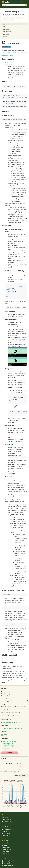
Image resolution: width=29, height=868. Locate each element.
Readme (5, 24)
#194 (24, 521)
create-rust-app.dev (7, 55)
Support (4, 831)
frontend (12, 18)
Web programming (8, 743)
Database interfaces (8, 745)
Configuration (6, 749)
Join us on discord (20, 52)
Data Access (5, 851)
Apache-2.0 (10, 695)
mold (25, 679)
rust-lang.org (5, 817)
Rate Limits (5, 853)
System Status (6, 833)
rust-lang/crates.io (8, 861)
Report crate (9, 752)
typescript (11, 19)
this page (16, 464)
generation (19, 18)
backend (6, 18)
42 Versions (6, 29)
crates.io (8, 2)
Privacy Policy (6, 847)
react (5, 19)
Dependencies (7, 31)
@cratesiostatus (7, 865)
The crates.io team (7, 822)
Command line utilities (9, 741)
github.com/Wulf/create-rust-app (12, 728)
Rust (6, 63)
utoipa (15, 447)
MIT (4, 695)
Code (4, 26)
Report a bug (5, 835)
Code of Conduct (6, 849)
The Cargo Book (6, 829)
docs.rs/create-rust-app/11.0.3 (11, 722)
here (15, 604)
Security (5, 36)
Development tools (8, 747)
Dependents (6, 34)
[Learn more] (27, 701)
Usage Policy (5, 843)
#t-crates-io (6, 863)
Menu (24, 2)
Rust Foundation (6, 819)
